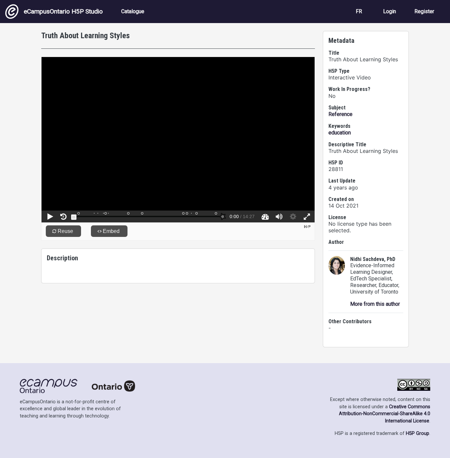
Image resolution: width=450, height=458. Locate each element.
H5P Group (417, 433)
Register (424, 11)
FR (359, 11)
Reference (340, 114)
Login (389, 11)
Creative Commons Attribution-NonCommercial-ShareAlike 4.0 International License (384, 414)
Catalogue (132, 11)
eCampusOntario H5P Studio (63, 11)
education (339, 132)
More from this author (375, 304)
